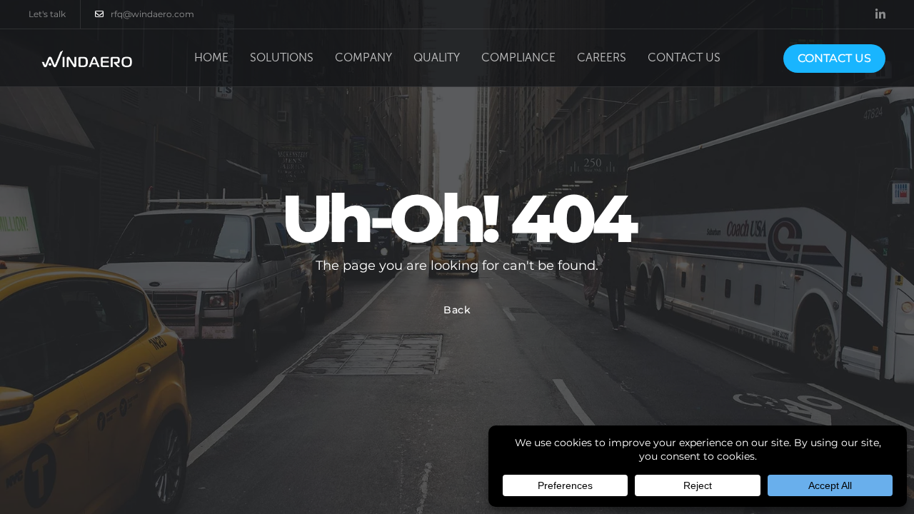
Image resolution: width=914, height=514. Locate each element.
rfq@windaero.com (152, 14)
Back (457, 309)
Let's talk (47, 14)
